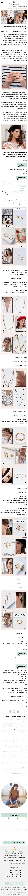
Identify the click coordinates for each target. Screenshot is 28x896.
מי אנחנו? (17, 887)
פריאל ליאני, (7, 284)
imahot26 (22, 165)
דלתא (22, 188)
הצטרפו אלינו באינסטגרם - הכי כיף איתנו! (14, 842)
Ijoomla (11, 889)
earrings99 (21, 178)
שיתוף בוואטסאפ (10, 711)
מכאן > (16, 357)
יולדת (12, 874)
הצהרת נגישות (9, 887)
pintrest (12, 883)
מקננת (19, 872)
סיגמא (22, 190)
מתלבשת (18, 876)
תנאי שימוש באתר (23, 887)
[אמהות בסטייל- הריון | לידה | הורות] (14, 2)
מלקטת (11, 872)
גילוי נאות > (24, 706)
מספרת (11, 870)
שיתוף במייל (14, 711)
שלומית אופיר (24, 54)
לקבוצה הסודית (15, 773)
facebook (7, 883)
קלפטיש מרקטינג (21, 889)
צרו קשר (14, 887)
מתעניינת (18, 874)
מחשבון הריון (10, 876)
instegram (16, 883)
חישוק (23, 186)
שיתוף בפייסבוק (18, 711)
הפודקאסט (18, 870)
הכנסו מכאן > (13, 278)
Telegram (21, 883)
